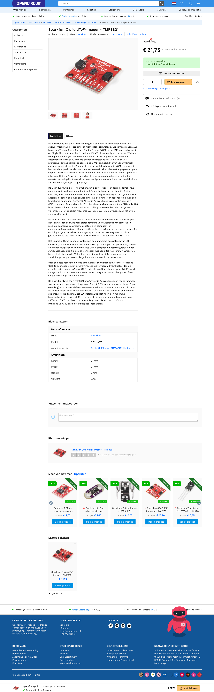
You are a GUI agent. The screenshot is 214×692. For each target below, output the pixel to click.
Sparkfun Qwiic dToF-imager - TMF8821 (92, 449)
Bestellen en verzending (25, 650)
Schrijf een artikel (116, 653)
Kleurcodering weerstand (120, 660)
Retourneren (19, 653)
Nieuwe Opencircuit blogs (171, 646)
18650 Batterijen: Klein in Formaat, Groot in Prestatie (178, 657)
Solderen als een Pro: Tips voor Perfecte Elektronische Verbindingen (178, 650)
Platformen (69, 10)
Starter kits (114, 10)
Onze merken (19, 10)
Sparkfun (96, 335)
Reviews (64, 653)
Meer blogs (160, 663)
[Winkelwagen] (196, 4)
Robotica (91, 10)
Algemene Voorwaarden (24, 657)
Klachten (17, 663)
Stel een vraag (66, 415)
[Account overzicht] (188, 4)
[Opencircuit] (28, 3)
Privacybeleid (19, 660)
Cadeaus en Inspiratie (190, 10)
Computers (138, 10)
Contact (198, 16)
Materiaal (161, 10)
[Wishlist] (180, 4)
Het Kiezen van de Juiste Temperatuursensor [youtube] (178, 653)
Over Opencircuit (71, 646)
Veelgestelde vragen (70, 663)
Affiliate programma (117, 657)
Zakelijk (188, 16)
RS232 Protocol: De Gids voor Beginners (175, 660)
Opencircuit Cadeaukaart (120, 650)
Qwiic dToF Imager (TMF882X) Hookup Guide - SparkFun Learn (113, 348)
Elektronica (45, 10)
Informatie (19, 646)
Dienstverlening (117, 646)
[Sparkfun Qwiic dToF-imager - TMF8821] (53, 115)
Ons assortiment (68, 657)
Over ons (64, 650)
